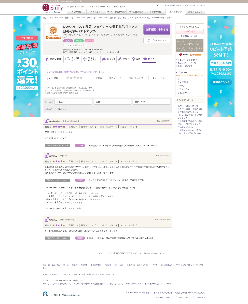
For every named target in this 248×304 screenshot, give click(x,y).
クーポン (181, 86)
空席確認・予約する (157, 29)
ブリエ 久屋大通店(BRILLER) (98, 284)
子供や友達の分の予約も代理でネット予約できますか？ (190, 122)
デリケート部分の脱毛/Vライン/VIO (166, 265)
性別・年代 (140, 102)
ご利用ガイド (200, 297)
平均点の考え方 (89, 90)
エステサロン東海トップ (86, 18)
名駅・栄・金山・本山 (51, 265)
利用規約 (169, 297)
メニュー (61, 102)
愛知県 (74, 265)
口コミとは (73, 93)
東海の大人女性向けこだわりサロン (56, 274)
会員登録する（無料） (190, 36)
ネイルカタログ (136, 11)
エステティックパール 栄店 (53, 284)
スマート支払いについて (188, 106)
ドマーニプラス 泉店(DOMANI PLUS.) (149, 18)
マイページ (190, 5)
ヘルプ (202, 5)
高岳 (121, 265)
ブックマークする (159, 40)
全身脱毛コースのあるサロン (138, 265)
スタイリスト (183, 82)
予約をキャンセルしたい (188, 127)
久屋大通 (108, 265)
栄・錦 (65, 265)
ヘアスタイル (97, 11)
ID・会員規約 (158, 297)
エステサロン (176, 11)
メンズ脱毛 (187, 265)
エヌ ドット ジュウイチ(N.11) (75, 284)
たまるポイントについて (187, 60)
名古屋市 (84, 265)
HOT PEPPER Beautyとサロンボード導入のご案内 (149, 293)
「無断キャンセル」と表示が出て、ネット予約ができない (190, 131)
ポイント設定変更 (184, 66)
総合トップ (47, 18)
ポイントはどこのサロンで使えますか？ (190, 116)
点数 (98, 102)
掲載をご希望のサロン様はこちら (190, 293)
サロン (180, 78)
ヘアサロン (77, 11)
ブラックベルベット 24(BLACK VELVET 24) (127, 284)
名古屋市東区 (96, 265)
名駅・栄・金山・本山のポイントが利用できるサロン (94, 274)
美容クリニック (195, 11)
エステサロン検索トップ (170, 5)
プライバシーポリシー (183, 297)
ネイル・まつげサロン (116, 11)
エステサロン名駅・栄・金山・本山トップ (115, 18)
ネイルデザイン (183, 93)
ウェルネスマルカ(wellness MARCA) (158, 284)
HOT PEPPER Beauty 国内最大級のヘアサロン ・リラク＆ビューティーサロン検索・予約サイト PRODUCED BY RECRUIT (53, 8)
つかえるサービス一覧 (186, 63)
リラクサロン (156, 11)
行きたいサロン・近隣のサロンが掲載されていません (190, 110)
